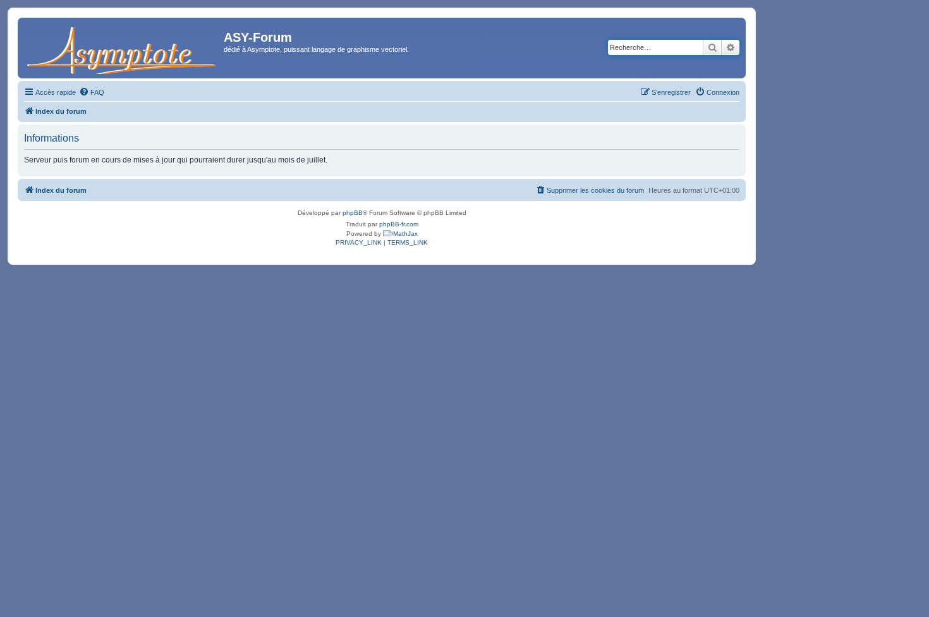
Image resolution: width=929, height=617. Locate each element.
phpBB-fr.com (398, 224)
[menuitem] (91, 92)
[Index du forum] (122, 48)
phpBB (353, 212)
